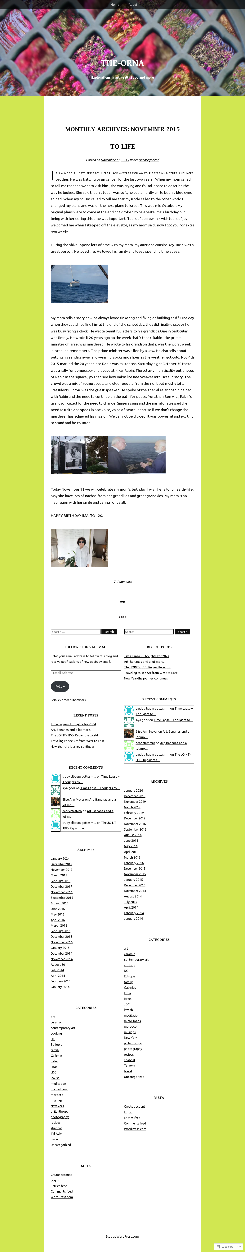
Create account (61, 1174)
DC (53, 1039)
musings (56, 1100)
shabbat (56, 1128)
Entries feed (59, 1186)
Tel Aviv (56, 1133)
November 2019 (62, 869)
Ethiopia (56, 1044)
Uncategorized (149, 160)
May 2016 (57, 914)
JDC (53, 1072)
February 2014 (60, 981)
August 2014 (59, 964)
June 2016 (58, 909)
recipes (55, 1122)
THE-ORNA (122, 63)
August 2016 (59, 903)
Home (115, 4)
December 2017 (61, 886)
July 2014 (57, 970)
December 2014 (61, 953)
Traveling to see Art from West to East (77, 741)
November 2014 (62, 959)
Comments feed (62, 1191)
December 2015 (61, 936)
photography (60, 1117)
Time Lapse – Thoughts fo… (100, 788)
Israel (54, 1067)
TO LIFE (122, 146)
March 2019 (59, 875)
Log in (55, 1180)
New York (57, 1106)
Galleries (57, 1055)
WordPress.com (62, 1197)
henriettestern (72, 811)
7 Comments (122, 581)
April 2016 (58, 920)
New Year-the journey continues (73, 746)
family (55, 1050)
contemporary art (63, 1028)
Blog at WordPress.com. (122, 1236)
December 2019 (61, 864)
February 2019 (60, 881)
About (133, 4)
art (53, 1016)
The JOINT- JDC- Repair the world (74, 735)
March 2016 (59, 925)
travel (55, 1139)
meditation (58, 1083)
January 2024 (60, 858)
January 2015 (60, 947)
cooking (56, 1033)
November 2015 (62, 942)
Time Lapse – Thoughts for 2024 (73, 724)
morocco (57, 1095)
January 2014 (60, 987)
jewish (55, 1078)
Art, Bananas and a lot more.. (71, 729)
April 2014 (58, 975)
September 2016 (62, 897)
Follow (60, 686)
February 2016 (60, 931)
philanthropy (59, 1111)
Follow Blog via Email (86, 647)
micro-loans (59, 1089)
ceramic (56, 1022)
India (54, 1061)
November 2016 (62, 892)
